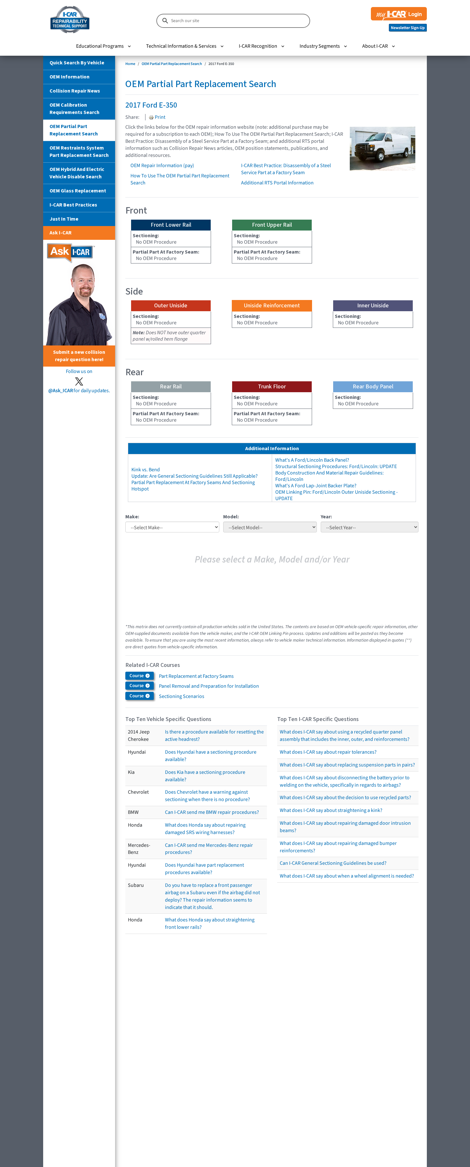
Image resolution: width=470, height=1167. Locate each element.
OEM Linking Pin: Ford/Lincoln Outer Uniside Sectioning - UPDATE (336, 495)
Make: (132, 517)
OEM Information (70, 76)
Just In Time (64, 219)
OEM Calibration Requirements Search (74, 108)
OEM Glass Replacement (78, 190)
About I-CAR (375, 46)
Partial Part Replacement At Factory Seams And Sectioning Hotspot (193, 485)
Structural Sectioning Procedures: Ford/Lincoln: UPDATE (336, 466)
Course (137, 675)
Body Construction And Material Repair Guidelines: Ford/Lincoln (329, 476)
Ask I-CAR (61, 232)
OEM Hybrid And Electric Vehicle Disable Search (77, 173)
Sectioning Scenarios (181, 696)
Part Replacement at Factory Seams (196, 676)
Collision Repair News (75, 90)
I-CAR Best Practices (73, 204)
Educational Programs (100, 46)
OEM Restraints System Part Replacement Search (79, 151)
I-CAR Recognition (258, 46)
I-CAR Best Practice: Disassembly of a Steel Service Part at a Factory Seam (286, 169)
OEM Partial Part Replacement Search (74, 130)
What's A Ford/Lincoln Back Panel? (312, 460)
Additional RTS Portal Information (277, 182)
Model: (231, 517)
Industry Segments (320, 46)
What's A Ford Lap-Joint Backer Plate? (315, 485)
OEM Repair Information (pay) (162, 165)
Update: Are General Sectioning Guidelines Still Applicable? (194, 476)
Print (159, 117)
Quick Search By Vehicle (77, 62)
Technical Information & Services (181, 46)
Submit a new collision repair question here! (79, 356)
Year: (326, 517)
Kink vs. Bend (145, 469)
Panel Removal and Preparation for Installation (209, 686)
